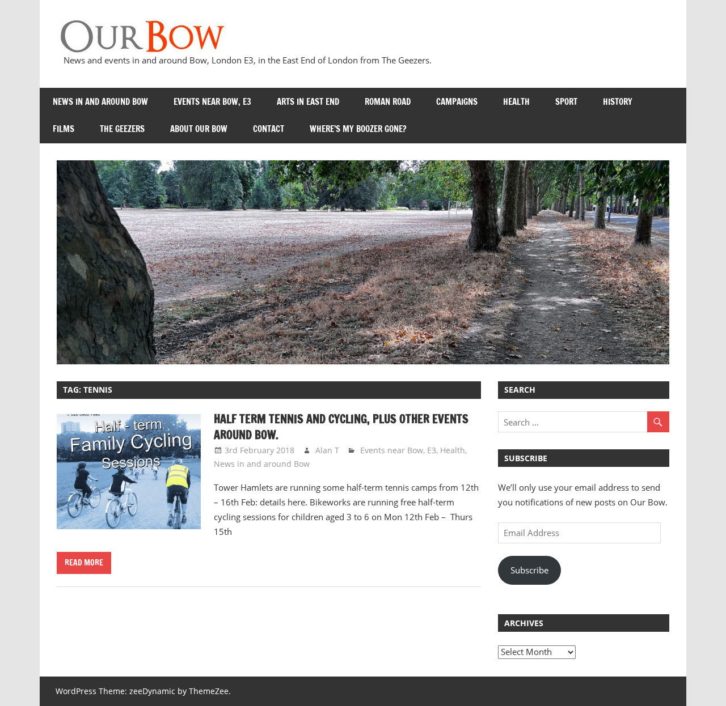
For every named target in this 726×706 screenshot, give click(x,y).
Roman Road (388, 102)
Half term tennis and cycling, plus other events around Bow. (341, 427)
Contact (268, 129)
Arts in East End (308, 102)
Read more (84, 562)
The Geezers (122, 129)
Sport (566, 102)
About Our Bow (198, 129)
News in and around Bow (100, 102)
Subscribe (529, 570)
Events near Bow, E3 (212, 102)
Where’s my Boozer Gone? (358, 129)
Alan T (327, 450)
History (617, 102)
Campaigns (457, 102)
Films (63, 129)
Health (516, 102)
